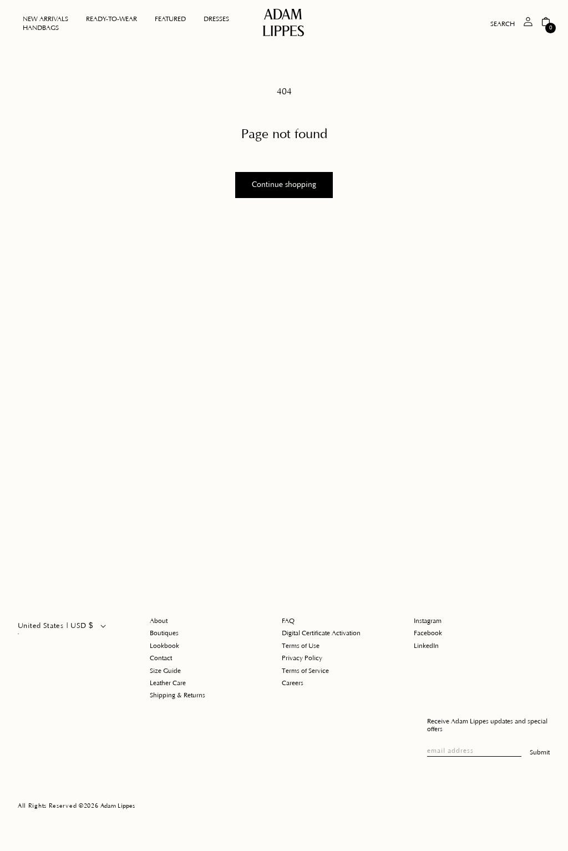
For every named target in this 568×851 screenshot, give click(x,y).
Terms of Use (301, 646)
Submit (540, 752)
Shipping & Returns (177, 695)
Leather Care (168, 683)
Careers (292, 683)
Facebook (428, 633)
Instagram (428, 621)
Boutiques (164, 633)
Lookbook (164, 646)
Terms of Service (305, 671)
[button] (111, 19)
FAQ (288, 621)
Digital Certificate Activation (321, 633)
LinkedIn (426, 646)
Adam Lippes (117, 806)
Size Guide (165, 671)
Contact (161, 658)
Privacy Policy (302, 658)
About (159, 621)
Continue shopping (284, 184)
